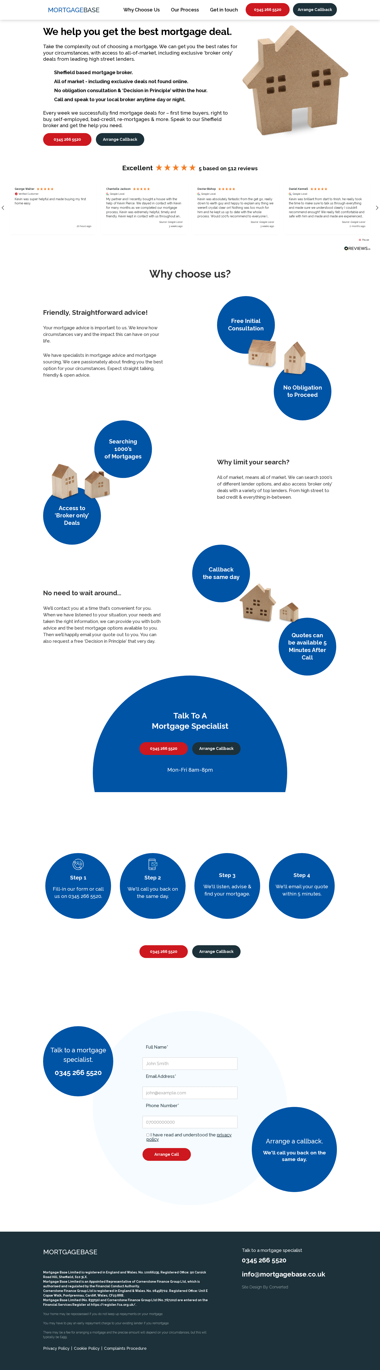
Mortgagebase (70, 1252)
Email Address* (161, 1076)
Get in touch (224, 10)
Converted (278, 1287)
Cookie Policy (87, 1348)
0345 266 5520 (267, 9)
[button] (53, 207)
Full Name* (157, 1047)
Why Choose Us (141, 10)
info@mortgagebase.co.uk (283, 1274)
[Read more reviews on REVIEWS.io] (357, 249)
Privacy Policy (56, 1348)
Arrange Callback (315, 9)
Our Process (185, 10)
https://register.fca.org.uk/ (113, 1304)
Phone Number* (162, 1105)
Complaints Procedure (125, 1348)
